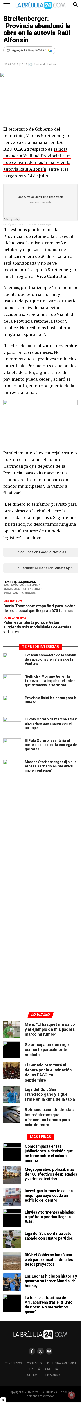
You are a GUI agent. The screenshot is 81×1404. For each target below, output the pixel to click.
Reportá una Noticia (43, 1369)
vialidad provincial (20, 593)
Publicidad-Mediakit (61, 1363)
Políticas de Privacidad (43, 1375)
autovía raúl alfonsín (22, 585)
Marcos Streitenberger (40, 224)
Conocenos (13, 1363)
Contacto (34, 1363)
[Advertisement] (40, 828)
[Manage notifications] (71, 1395)
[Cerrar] (3, 1400)
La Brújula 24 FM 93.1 (15, 224)
